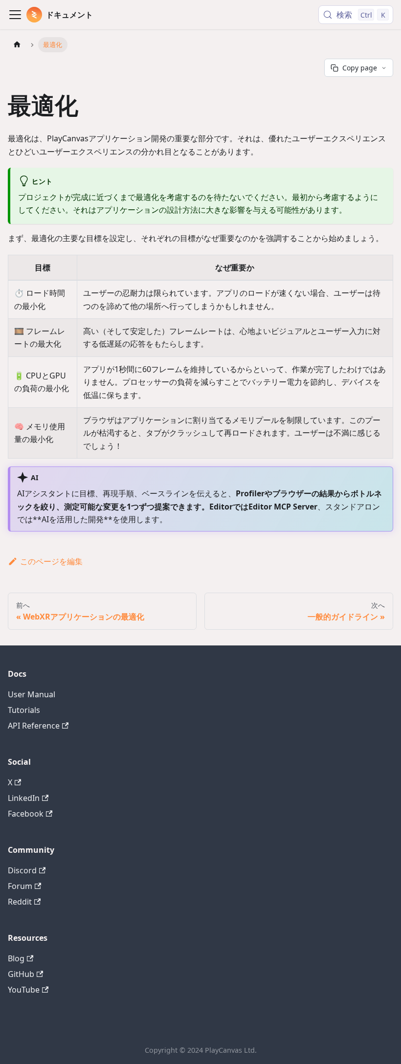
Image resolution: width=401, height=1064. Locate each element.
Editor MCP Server (282, 506)
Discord (22, 870)
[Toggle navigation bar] (15, 14)
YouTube (24, 989)
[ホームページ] (17, 44)
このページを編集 (51, 561)
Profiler (250, 493)
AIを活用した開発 (73, 519)
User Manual (31, 694)
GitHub (21, 974)
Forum (20, 886)
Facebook (26, 813)
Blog (16, 958)
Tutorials (24, 710)
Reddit (20, 901)
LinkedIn (24, 798)
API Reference (34, 725)
